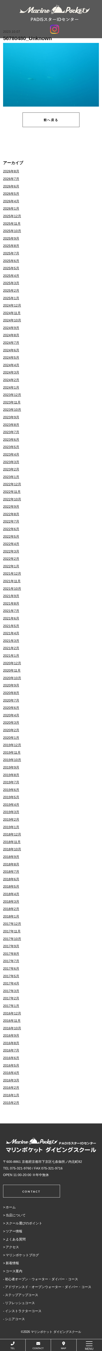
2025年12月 (12, 216)
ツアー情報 (14, 1231)
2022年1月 (11, 566)
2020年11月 (12, 670)
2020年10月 (12, 678)
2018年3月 (11, 901)
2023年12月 (12, 395)
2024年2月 (11, 380)
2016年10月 (12, 1028)
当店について (16, 1215)
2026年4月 (11, 201)
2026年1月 (11, 208)
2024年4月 (11, 365)
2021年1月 (11, 655)
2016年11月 (12, 1021)
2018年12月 (12, 834)
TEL (12, 1348)
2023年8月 (11, 425)
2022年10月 (12, 499)
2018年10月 (12, 849)
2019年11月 (12, 752)
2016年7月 (11, 1050)
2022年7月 (11, 521)
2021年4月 (11, 633)
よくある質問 (16, 1239)
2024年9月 (11, 328)
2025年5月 (11, 268)
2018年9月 (11, 857)
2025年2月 (11, 290)
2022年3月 (11, 551)
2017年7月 (11, 961)
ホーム (11, 1207)
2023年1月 (11, 477)
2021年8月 (11, 603)
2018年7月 (11, 871)
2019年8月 (11, 775)
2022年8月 (11, 514)
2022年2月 (11, 559)
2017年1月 (11, 1006)
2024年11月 (12, 313)
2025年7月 (11, 253)
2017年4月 (11, 983)
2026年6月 (11, 186)
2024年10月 (12, 320)
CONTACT (38, 1348)
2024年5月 (11, 357)
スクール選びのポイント (24, 1223)
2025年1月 (11, 298)
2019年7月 (11, 782)
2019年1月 (11, 827)
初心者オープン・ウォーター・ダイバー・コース (41, 1279)
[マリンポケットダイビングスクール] (55, 13)
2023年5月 (11, 447)
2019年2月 (11, 819)
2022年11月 (12, 492)
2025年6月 (11, 261)
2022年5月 (11, 536)
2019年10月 (12, 760)
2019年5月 (11, 797)
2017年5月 (11, 976)
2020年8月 (11, 693)
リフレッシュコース (20, 1303)
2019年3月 (11, 812)
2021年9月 (11, 596)
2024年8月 (11, 335)
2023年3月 (11, 462)
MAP (63, 1348)
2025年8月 (11, 246)
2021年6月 (11, 618)
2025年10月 (12, 231)
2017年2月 (11, 998)
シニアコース (15, 1319)
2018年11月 (12, 842)
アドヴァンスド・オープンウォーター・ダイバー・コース (48, 1287)
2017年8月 (11, 954)
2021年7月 (11, 611)
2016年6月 (11, 1058)
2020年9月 (11, 685)
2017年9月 (11, 946)
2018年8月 (11, 864)
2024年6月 (11, 350)
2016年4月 (11, 1073)
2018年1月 (11, 916)
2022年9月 (11, 506)
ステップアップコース (21, 1295)
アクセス (12, 1247)
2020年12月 (12, 663)
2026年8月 (11, 171)
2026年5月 (11, 193)
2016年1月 (11, 1095)
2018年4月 (11, 894)
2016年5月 (11, 1065)
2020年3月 (11, 722)
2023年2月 (11, 469)
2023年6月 (11, 439)
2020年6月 (11, 708)
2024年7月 (11, 343)
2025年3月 (11, 283)
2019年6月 (11, 790)
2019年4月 (11, 804)
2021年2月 (11, 648)
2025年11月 (12, 223)
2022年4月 (11, 544)
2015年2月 (11, 1103)
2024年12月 (12, 305)
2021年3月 (11, 641)
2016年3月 (11, 1080)
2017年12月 (12, 924)
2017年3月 (11, 991)
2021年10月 (12, 588)
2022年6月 (11, 529)
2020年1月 (11, 738)
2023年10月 (12, 410)
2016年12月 (12, 1013)
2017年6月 (11, 968)
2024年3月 (11, 372)
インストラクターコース (23, 1311)
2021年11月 (12, 581)
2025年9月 (11, 238)
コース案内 (14, 1271)
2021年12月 (12, 573)
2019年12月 (12, 745)
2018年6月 (11, 879)
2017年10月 (12, 939)
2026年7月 (11, 179)
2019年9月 (11, 767)
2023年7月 (11, 432)
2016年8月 (11, 1043)
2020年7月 (11, 700)
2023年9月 (11, 417)
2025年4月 (11, 276)
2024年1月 (11, 387)
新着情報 (12, 1263)
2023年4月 (11, 454)
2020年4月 (11, 715)
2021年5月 (11, 626)
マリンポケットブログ (22, 1255)
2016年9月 (11, 1035)
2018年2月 (11, 909)
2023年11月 (12, 402)
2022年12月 (12, 484)
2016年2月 (11, 1087)
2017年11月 (12, 931)
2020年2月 (11, 730)
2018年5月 (11, 886)
